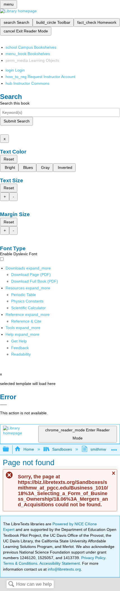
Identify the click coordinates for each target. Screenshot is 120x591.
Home (28, 449)
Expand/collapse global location (114, 447)
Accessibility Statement (59, 563)
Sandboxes (62, 449)
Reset (9, 159)
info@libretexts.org (64, 569)
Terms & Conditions (20, 563)
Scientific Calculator (28, 308)
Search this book (15, 103)
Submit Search (17, 121)
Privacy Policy (93, 557)
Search (11, 584)
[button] (20, 348)
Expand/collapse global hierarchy (9, 449)
